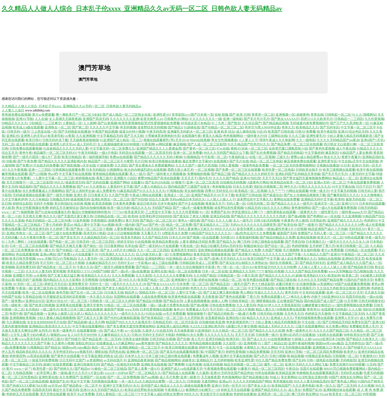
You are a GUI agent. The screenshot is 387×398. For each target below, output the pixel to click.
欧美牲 (339, 199)
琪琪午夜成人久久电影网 (277, 140)
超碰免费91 (116, 220)
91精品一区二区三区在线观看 (125, 305)
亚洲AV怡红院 (250, 178)
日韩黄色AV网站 (176, 119)
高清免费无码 (25, 267)
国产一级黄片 (307, 224)
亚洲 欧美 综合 (224, 131)
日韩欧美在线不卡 (308, 169)
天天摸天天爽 (32, 216)
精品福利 (25, 186)
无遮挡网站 (209, 381)
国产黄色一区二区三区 (199, 148)
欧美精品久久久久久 (95, 275)
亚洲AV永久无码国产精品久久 (101, 390)
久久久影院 (144, 275)
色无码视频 (128, 127)
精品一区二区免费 (179, 224)
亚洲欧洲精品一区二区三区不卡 (141, 347)
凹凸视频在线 (363, 271)
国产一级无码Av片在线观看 (158, 246)
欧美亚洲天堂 (134, 212)
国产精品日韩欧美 (220, 313)
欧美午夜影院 (326, 131)
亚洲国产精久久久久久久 (345, 220)
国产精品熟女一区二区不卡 (56, 267)
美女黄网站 (289, 377)
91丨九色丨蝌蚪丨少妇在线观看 (25, 241)
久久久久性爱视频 (185, 212)
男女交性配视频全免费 (32, 207)
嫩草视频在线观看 (14, 174)
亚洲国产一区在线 (93, 377)
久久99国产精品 (204, 275)
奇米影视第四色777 (240, 322)
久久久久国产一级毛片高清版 (196, 165)
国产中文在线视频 (191, 203)
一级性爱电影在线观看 (279, 212)
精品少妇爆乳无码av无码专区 (221, 246)
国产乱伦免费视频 (263, 152)
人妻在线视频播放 (197, 301)
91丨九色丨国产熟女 (225, 123)
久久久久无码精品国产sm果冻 (338, 140)
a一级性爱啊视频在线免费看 (352, 305)
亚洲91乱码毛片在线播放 (297, 335)
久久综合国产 (251, 123)
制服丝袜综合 (253, 246)
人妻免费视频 (123, 229)
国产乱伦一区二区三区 (86, 292)
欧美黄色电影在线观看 (184, 296)
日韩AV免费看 (305, 131)
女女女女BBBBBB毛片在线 (46, 322)
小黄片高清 (249, 275)
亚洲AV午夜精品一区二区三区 (351, 254)
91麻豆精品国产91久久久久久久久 (141, 191)
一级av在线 (374, 296)
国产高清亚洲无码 (35, 229)
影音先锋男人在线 (250, 229)
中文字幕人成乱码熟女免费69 (162, 394)
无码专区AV (357, 229)
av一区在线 (332, 216)
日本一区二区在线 (215, 271)
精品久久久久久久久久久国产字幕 (277, 254)
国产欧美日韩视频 (42, 305)
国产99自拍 (139, 199)
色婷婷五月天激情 (318, 313)
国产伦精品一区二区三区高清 (77, 250)
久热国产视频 (271, 250)
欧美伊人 (350, 351)
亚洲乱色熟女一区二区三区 (110, 199)
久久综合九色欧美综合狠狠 (336, 288)
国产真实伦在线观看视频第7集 (182, 351)
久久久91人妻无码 (38, 271)
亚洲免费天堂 (78, 284)
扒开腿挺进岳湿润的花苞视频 (64, 296)
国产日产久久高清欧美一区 (349, 123)
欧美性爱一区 (42, 368)
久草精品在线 (32, 296)
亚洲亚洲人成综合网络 (172, 326)
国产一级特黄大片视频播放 (166, 174)
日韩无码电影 (367, 207)
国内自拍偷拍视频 (93, 207)
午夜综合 (292, 368)
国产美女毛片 (69, 237)
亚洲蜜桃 (249, 343)
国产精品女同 (173, 301)
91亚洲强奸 (203, 330)
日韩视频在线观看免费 (68, 169)
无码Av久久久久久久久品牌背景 (253, 224)
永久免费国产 (69, 377)
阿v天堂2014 (179, 140)
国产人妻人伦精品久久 (150, 186)
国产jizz (141, 224)
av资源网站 (94, 360)
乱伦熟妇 (32, 309)
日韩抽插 (193, 381)
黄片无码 (132, 220)
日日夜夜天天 (97, 195)
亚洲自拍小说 (235, 318)
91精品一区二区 (230, 279)
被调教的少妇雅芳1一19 (202, 390)
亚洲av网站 (48, 254)
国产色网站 (315, 216)
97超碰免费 (105, 165)
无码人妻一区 (236, 203)
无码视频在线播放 (104, 381)
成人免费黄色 (105, 191)
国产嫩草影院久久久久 (343, 195)
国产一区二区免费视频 (123, 377)
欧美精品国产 (281, 385)
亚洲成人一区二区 (177, 195)
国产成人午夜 (113, 330)
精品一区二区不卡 (104, 347)
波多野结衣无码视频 (151, 127)
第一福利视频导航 (95, 157)
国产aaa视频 (149, 377)
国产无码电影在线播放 (74, 131)
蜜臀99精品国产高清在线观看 (159, 178)
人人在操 (41, 119)
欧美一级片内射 (118, 207)
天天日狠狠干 (16, 182)
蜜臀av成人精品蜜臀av (306, 157)
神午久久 (290, 186)
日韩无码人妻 (367, 191)
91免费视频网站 (181, 254)
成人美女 (294, 390)
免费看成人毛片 (197, 309)
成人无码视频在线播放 (85, 288)
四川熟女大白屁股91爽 (340, 144)
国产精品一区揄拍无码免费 (120, 364)
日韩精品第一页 (228, 275)
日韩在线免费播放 (222, 305)
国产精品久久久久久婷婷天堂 (253, 174)
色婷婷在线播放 (245, 394)
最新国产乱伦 (59, 381)
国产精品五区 (219, 284)
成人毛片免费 (169, 377)
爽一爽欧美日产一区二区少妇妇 (78, 114)
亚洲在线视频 (306, 237)
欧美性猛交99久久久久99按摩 (275, 267)
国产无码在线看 (97, 182)
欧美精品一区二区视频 (251, 191)
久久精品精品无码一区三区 (100, 237)
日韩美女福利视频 (135, 339)
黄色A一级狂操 (189, 220)
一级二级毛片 (49, 309)
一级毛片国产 (240, 284)
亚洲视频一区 (285, 114)
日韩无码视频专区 (371, 301)
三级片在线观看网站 (309, 326)
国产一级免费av (13, 301)
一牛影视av (143, 263)
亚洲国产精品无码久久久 (269, 390)
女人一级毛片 (242, 220)
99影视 (11, 161)
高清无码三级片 (52, 339)
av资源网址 (325, 284)
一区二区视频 (204, 169)
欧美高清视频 (101, 203)
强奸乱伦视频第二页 (268, 186)
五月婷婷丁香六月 (322, 246)
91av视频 (107, 224)
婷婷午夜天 (207, 347)
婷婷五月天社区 (55, 284)
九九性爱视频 (374, 119)
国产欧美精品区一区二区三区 (162, 318)
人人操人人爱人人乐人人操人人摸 (322, 267)
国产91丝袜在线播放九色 (52, 212)
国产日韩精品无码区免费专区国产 (346, 322)
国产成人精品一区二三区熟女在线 (127, 114)
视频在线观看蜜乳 (156, 140)
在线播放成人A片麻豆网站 (115, 343)
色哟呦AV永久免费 (189, 335)
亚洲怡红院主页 (353, 258)
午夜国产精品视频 (105, 131)
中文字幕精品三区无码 (348, 313)
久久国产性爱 (118, 195)
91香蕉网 (147, 144)
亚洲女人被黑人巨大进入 (65, 313)
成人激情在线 (245, 131)
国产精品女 (53, 347)
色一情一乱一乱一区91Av (235, 267)
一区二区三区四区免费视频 (323, 351)
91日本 (345, 165)
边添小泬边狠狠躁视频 (123, 233)
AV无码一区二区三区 (28, 284)
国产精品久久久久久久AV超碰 (280, 275)
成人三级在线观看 (165, 263)
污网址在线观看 (297, 191)
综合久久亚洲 (158, 199)
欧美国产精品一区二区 (153, 279)
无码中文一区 (98, 284)
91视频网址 (115, 169)
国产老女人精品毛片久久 (120, 288)
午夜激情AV (368, 356)
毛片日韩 (140, 161)
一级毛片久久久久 (131, 313)
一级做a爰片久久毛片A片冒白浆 (80, 373)
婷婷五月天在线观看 (235, 390)
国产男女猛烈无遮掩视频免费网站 (307, 178)
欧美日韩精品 (71, 157)
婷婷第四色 (17, 356)
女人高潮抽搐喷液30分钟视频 (118, 144)
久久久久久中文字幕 (104, 127)
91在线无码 (164, 330)
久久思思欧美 (194, 318)
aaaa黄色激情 (144, 343)
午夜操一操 (24, 288)
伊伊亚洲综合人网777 (246, 212)
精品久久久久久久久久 (101, 313)
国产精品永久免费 (248, 250)
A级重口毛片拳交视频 (241, 326)
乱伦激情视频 (306, 284)
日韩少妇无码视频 (267, 220)
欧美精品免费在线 (165, 241)
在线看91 (137, 182)
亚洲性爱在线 (48, 377)
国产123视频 (38, 174)
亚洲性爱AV (161, 114)
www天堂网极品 (340, 271)
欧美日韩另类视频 (22, 258)
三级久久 (282, 157)
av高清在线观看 (38, 356)
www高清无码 (29, 339)
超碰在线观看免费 (197, 385)
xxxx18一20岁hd (116, 373)
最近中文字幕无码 (66, 390)
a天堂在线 (88, 165)
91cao (324, 394)
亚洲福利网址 (154, 258)
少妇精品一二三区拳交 (45, 123)
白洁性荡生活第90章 (312, 377)
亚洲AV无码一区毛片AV (228, 385)
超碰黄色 (302, 114)
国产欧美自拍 (287, 224)
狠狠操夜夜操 (220, 254)
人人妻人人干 (248, 140)
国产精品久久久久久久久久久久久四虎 (258, 216)
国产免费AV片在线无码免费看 (37, 165)
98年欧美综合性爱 (356, 335)
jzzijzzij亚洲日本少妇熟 (328, 339)
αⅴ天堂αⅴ (54, 385)
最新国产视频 (113, 309)
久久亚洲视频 (85, 136)
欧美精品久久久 (307, 127)
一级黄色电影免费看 (253, 165)
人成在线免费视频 (154, 296)
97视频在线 (175, 191)
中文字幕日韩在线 (261, 288)
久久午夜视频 (17, 169)
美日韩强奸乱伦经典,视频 (72, 203)
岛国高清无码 (41, 390)
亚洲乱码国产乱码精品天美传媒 (297, 174)
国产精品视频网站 (168, 360)
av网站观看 (164, 144)
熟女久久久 (332, 157)
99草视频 (369, 394)
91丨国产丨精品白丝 (272, 343)
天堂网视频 (90, 279)
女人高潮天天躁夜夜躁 (65, 119)
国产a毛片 (261, 356)
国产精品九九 (226, 241)
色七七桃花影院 (263, 284)
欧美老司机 (56, 136)
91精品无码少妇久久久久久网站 (267, 207)
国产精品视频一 (35, 313)
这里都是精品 (214, 318)
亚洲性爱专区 (327, 161)
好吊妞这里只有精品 (195, 123)
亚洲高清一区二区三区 (274, 394)
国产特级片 (73, 339)
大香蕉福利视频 (247, 237)
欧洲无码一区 (236, 339)
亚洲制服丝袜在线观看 (339, 390)
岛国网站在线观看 (126, 296)
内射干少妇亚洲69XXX (327, 296)
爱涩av (68, 224)
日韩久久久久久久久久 (314, 186)
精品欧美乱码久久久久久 (33, 351)
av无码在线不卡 (115, 360)
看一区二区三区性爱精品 (19, 377)
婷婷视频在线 (85, 178)
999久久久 (191, 394)
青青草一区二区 (263, 114)
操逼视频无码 (80, 199)
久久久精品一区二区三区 (230, 330)
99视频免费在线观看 (290, 309)
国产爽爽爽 (176, 364)
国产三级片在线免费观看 (64, 233)
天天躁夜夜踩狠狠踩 (84, 140)
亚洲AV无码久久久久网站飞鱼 (306, 364)
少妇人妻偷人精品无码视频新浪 (350, 136)
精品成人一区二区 (345, 178)
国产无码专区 (329, 127)
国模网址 (369, 114)
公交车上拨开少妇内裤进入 (29, 335)
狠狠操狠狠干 (196, 313)
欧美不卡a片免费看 (80, 394)
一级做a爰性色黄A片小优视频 (285, 229)
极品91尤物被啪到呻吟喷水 (91, 212)
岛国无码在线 (355, 296)
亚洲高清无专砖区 (184, 250)
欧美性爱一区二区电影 (278, 169)
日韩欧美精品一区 (242, 301)
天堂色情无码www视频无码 (73, 351)
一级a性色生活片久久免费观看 (254, 233)
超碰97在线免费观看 (57, 364)
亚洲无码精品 (215, 339)
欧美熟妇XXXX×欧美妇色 (322, 275)
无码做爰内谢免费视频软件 (309, 123)
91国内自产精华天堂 (358, 279)
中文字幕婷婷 (314, 152)
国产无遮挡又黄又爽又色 (75, 216)
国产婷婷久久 (63, 368)
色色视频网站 (232, 136)
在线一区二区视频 (262, 157)
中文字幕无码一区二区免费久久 (112, 148)
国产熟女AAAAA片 (285, 119)
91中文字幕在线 (343, 186)
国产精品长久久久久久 (171, 343)
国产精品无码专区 (312, 263)
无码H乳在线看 (351, 373)
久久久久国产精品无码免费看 (306, 271)
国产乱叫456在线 (157, 182)
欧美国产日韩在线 (281, 131)
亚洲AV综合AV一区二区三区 (67, 301)
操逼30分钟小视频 (132, 131)
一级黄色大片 (306, 212)
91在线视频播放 (279, 339)
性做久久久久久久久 (268, 292)
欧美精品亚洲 (285, 373)
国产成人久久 (256, 339)
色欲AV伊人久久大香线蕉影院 (278, 305)
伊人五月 (8, 351)
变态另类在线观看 (53, 394)
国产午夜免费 (27, 161)
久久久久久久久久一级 (205, 119)
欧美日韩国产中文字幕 (263, 258)
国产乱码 (298, 360)
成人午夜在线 (345, 148)
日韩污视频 (277, 356)
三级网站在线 (277, 136)
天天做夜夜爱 (210, 377)
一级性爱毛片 (327, 212)
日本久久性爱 (242, 186)
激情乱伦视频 (274, 271)
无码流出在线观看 (132, 152)
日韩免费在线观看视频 (25, 148)
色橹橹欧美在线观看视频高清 (317, 373)
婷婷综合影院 (22, 203)
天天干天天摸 (244, 335)
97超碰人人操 (301, 339)
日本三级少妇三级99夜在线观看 (168, 356)
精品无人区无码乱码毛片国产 (155, 229)
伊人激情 (301, 220)
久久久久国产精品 (226, 178)
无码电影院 (348, 360)
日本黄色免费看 (124, 203)
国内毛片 (205, 178)
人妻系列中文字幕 (120, 186)
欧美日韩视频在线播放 (165, 161)
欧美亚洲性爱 (244, 360)
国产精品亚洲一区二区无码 (101, 339)
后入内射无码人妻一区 (152, 254)
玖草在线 (131, 246)
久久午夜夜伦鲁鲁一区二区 (39, 237)
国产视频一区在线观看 (202, 237)
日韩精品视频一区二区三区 (227, 288)
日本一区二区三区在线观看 (28, 246)
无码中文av (125, 263)
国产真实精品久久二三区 (211, 224)
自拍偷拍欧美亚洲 (212, 322)
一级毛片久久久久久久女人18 (347, 241)
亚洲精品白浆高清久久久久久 (50, 326)
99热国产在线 (11, 296)
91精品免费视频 (258, 351)
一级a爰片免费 (245, 313)
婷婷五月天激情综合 (64, 207)
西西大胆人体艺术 (180, 169)
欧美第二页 (350, 275)
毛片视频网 (291, 250)
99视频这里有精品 (318, 356)
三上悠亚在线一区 (44, 131)
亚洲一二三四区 (39, 169)
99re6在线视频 (200, 140)
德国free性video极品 (329, 343)
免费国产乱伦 (220, 212)
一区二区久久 (176, 381)
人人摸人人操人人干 (220, 199)
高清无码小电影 (94, 233)
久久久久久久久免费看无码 (172, 275)
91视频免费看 (284, 288)
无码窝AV (227, 237)
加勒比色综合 (85, 343)
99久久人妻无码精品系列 (311, 381)
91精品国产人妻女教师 (356, 152)
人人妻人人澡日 (13, 110)
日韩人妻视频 (228, 165)
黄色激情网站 (301, 207)
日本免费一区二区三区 (192, 284)
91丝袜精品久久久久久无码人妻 (65, 148)
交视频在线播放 (327, 165)
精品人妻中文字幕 (87, 224)
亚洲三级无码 (43, 288)
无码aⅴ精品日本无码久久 (187, 199)
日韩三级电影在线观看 (267, 241)
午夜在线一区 (189, 246)
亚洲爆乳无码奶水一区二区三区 (189, 131)
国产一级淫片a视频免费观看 (114, 267)
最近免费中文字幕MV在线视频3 (205, 161)
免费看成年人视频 (205, 356)
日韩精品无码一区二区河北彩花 (175, 322)
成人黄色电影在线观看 (32, 144)
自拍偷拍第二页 (110, 279)
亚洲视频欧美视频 (22, 318)
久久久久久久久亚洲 (124, 119)
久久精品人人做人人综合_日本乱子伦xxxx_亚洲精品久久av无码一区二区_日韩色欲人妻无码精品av (142, 8)
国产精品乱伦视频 (149, 301)
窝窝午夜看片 (351, 157)
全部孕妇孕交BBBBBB (155, 216)
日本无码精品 (95, 169)
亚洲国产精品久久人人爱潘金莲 (158, 148)
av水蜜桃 (39, 275)
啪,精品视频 (295, 356)
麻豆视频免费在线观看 (300, 161)
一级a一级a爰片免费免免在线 (168, 305)
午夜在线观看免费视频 (363, 182)
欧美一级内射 (125, 224)
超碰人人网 (219, 301)
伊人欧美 (8, 207)
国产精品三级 (220, 174)
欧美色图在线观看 (256, 279)
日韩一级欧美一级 (14, 305)
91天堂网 (350, 301)
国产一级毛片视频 (59, 195)
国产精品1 (175, 127)
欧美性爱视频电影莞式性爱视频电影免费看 (149, 123)
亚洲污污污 (349, 203)
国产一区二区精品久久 (145, 373)
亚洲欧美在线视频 (154, 364)
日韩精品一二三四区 (348, 119)
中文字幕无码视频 (343, 191)
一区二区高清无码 (159, 152)
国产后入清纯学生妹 (80, 191)
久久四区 (120, 165)
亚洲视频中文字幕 (184, 279)
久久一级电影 (305, 140)
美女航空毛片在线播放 (216, 394)
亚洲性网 (363, 288)
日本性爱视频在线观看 (156, 309)
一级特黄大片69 (255, 136)
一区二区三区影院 (40, 182)
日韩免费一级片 (267, 335)
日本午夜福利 (167, 203)
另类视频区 (99, 220)
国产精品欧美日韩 (360, 267)
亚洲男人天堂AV (346, 318)
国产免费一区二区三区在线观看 (238, 169)
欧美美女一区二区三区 (345, 394)
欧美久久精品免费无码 (22, 263)
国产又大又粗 (133, 136)
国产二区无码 (346, 385)
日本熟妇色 (318, 220)
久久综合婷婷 (179, 288)
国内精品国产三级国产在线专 (189, 186)
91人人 (357, 114)
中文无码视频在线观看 (295, 347)
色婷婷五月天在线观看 (22, 394)
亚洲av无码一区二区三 (330, 182)
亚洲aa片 (225, 381)
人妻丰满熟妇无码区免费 (197, 241)
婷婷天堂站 (125, 241)
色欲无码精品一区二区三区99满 (49, 220)
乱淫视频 (60, 288)
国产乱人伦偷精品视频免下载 (305, 195)
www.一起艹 (10, 212)
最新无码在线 (355, 199)
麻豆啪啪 (179, 144)
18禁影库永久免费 (174, 233)
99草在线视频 (264, 373)
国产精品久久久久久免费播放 (54, 186)
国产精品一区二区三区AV (158, 220)
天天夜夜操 (210, 296)
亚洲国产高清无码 (95, 119)
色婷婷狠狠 (300, 246)
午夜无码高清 (156, 131)
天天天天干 (189, 178)
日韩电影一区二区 (338, 114)
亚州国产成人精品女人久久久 (162, 385)
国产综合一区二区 (277, 246)
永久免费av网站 (337, 326)
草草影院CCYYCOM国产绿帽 (88, 271)
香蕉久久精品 (212, 136)
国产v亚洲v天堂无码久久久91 (225, 258)
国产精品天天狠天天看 (66, 246)
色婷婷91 (370, 220)
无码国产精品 (161, 207)
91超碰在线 (192, 127)
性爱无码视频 (373, 373)
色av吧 (52, 174)
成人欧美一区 (193, 258)
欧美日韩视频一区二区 (352, 246)
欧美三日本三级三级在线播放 (82, 309)
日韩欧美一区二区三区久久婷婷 (112, 301)
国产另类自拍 (294, 241)
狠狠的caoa (58, 335)
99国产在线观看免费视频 (352, 284)
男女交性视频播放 (224, 140)
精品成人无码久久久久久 (276, 326)
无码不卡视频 (43, 203)
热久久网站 (269, 347)
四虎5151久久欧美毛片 (317, 119)
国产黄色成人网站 (343, 381)
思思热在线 (117, 351)
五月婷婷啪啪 (223, 360)
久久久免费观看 (123, 275)
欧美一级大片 (45, 250)
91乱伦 (261, 131)
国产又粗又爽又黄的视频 (221, 292)
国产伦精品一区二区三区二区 (222, 127)
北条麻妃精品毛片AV (101, 263)
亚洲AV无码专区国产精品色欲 (231, 373)
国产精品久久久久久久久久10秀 (341, 224)
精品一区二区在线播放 (184, 271)
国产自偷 (183, 339)
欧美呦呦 (8, 267)
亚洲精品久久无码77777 (246, 271)
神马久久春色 (300, 296)
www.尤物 (44, 258)
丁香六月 (253, 296)
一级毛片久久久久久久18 (127, 284)
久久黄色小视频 (62, 343)
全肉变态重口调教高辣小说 (288, 148)
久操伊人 (148, 330)
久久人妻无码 (246, 305)
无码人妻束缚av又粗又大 (195, 229)
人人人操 (354, 309)
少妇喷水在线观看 (329, 335)
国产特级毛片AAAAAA (364, 347)
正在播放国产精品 (290, 301)
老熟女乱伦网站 (351, 377)
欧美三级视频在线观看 (339, 169)
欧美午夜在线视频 (369, 169)
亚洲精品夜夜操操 (140, 360)
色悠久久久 (198, 288)
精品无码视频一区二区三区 (243, 364)
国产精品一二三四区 (150, 267)
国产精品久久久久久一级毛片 (292, 203)
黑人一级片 (137, 174)
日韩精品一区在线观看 (361, 250)
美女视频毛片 (305, 288)
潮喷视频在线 (265, 301)
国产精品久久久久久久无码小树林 (158, 157)
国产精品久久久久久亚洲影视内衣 (62, 161)
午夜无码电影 (87, 152)
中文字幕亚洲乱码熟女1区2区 (102, 356)
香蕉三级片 (104, 178)
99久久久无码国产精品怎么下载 (226, 152)
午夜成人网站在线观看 (145, 195)
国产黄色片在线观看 (65, 356)
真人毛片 (197, 339)
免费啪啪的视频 (198, 174)
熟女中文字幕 (80, 381)
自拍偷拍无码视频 (233, 182)
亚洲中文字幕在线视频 (236, 356)
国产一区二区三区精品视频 (28, 381)
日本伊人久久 (134, 356)
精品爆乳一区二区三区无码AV (55, 152)
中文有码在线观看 (312, 292)
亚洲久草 (80, 195)
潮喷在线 (101, 351)
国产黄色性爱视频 (322, 148)
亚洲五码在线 (219, 216)
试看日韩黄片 (285, 284)
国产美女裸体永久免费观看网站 (151, 165)
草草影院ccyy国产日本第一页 (192, 114)
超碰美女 (188, 360)
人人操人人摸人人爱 (153, 288)
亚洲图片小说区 (125, 178)
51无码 (371, 364)
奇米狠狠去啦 (221, 186)
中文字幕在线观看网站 (88, 326)
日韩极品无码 (59, 199)
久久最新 (202, 373)
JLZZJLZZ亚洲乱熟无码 (207, 326)
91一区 (204, 212)
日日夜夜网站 (113, 246)
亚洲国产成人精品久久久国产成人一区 (354, 263)
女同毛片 (44, 330)
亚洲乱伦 (12, 136)
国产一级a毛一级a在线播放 (130, 271)
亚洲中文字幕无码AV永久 (121, 385)
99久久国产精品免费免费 (273, 360)
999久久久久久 (224, 229)
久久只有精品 (38, 199)
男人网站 (246, 292)
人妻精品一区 (72, 123)
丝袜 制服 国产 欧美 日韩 (232, 114)
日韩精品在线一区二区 (110, 216)
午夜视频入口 (174, 390)
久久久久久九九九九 (218, 335)
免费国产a (305, 233)
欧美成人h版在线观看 (28, 127)
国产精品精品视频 (275, 123)
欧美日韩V (33, 140)
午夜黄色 (287, 220)
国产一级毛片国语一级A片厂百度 (36, 157)
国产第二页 (80, 127)
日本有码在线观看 (372, 203)
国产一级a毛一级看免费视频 (193, 207)
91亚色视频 (81, 220)
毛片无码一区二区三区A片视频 (62, 263)
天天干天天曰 (271, 178)
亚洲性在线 (159, 271)
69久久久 (129, 279)
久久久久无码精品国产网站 (252, 381)
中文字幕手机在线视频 (75, 174)
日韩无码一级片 (18, 131)
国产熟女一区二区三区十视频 (91, 229)
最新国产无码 (286, 233)
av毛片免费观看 (174, 313)
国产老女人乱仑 (259, 385)
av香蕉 (70, 136)
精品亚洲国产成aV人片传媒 (327, 229)
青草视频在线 (282, 381)
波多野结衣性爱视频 (228, 207)
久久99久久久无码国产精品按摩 (320, 279)
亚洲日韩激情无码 (86, 364)
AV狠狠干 (178, 182)
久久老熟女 (97, 186)
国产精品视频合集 (255, 377)
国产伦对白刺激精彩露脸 (121, 318)
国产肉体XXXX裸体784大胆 (26, 385)
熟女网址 (312, 394)
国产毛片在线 (239, 161)
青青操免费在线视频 (16, 114)
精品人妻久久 (265, 309)
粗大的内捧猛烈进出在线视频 (145, 169)
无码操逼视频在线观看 (29, 195)
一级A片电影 (108, 152)
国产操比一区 (93, 246)
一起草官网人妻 (44, 373)
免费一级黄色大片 (299, 330)
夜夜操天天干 (215, 203)
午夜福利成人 (238, 157)
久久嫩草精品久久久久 (114, 335)
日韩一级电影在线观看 (323, 360)
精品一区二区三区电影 (266, 161)
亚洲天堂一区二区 (327, 203)
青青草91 (313, 309)
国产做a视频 (296, 216)
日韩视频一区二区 (345, 356)
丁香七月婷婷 (52, 224)
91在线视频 (143, 241)
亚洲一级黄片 (190, 377)
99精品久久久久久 (14, 123)
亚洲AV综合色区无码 (353, 131)
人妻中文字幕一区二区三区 (54, 178)
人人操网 (89, 123)
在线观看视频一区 (90, 330)
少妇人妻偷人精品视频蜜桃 (56, 318)
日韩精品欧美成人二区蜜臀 (198, 263)
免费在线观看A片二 (275, 296)
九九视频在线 (16, 322)
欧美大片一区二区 (330, 237)
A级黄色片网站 (258, 182)
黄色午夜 (25, 152)
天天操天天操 (374, 292)
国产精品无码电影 (290, 152)
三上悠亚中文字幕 (158, 212)
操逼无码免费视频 (45, 360)
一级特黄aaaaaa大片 (352, 212)
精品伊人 (131, 292)
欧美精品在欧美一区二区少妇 (291, 182)
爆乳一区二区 (273, 364)
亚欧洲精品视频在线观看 (215, 250)
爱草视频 (59, 271)
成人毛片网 (96, 322)
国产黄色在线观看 (232, 296)
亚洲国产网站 (119, 182)
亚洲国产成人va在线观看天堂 (182, 368)
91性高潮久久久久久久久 (116, 254)
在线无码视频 (213, 364)
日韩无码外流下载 (55, 140)
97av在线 (222, 148)
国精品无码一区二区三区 (157, 292)
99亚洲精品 (174, 258)
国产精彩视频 (70, 165)
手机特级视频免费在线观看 (313, 318)
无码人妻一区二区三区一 (331, 233)
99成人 (274, 377)
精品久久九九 (141, 207)
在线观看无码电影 (334, 309)
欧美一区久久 (326, 385)
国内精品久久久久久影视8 (61, 279)
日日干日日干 (365, 186)
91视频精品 (192, 157)
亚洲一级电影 (232, 119)
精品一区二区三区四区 (268, 368)
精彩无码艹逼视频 (29, 279)
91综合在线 (154, 313)
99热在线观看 (354, 237)
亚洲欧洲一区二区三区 (142, 351)
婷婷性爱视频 (235, 351)
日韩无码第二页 (258, 203)
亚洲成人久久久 (281, 318)
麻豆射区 (331, 152)
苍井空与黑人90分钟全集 (262, 127)
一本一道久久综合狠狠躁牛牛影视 (190, 267)
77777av (117, 212)
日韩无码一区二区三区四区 (96, 241)
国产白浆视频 (107, 123)
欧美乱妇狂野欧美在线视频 (144, 390)
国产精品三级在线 (283, 279)
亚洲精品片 (204, 360)
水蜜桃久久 (252, 347)
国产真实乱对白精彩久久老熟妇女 (243, 263)
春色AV (179, 309)
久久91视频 (366, 385)
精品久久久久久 (258, 318)
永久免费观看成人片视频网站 (43, 191)
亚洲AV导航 (24, 119)
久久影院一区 (232, 343)
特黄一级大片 (319, 191)
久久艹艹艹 (276, 191)
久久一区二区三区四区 (153, 250)
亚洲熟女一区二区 (58, 127)
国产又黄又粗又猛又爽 (64, 275)
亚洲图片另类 (22, 275)
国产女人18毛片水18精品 (118, 250)
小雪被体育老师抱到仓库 (162, 136)
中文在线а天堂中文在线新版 (358, 161)
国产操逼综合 (272, 195)
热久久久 (49, 216)
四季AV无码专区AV (219, 191)
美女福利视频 (194, 191)
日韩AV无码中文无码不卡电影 (153, 335)
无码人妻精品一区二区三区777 (117, 394)
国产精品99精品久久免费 (277, 237)
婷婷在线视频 (208, 279)
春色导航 (62, 292)
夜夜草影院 (202, 254)
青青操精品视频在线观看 (110, 174)
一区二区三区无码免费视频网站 (292, 165)
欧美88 (133, 216)
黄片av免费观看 (43, 114)
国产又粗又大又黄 (90, 318)
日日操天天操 (113, 292)
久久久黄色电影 (303, 385)
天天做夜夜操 (183, 330)
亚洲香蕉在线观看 (69, 305)
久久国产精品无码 (154, 237)
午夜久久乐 (85, 267)
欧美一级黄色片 (64, 330)
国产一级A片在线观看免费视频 (334, 207)
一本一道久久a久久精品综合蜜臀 (141, 381)
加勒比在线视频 (329, 258)
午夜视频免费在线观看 (220, 368)
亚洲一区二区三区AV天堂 (344, 292)
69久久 (59, 182)
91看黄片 (244, 368)
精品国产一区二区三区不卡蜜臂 (110, 161)
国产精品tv (82, 368)
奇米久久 (288, 127)
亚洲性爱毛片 (316, 136)
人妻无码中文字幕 (362, 174)
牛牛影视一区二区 (214, 157)
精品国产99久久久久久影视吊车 (128, 322)
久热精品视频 (22, 373)
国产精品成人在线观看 (178, 373)
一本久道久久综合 (99, 296)
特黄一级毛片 (375, 237)
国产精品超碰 (77, 322)
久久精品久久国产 (316, 254)
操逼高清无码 (75, 182)
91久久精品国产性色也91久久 (248, 144)
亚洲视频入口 (322, 347)
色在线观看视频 (27, 254)
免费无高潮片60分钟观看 (347, 364)
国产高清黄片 (241, 254)
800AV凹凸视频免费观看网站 (345, 368)
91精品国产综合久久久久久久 (210, 233)
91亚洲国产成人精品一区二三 (121, 140)
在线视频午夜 (191, 136)
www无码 (131, 309)
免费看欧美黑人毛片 (363, 326)
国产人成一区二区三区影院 (206, 144)
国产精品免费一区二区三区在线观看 (296, 144)
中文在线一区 (311, 322)
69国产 (333, 377)
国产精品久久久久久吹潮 (267, 330)
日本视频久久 (315, 241)
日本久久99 (177, 237)
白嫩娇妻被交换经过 (316, 305)
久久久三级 (297, 136)
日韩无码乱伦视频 (270, 313)
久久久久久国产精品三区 (331, 330)
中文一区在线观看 (229, 347)
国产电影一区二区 (62, 241)
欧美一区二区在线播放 (38, 292)
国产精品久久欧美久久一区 (365, 339)
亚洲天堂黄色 (93, 305)
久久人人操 (223, 220)
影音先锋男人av (151, 119)
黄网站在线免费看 (287, 199)
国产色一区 (157, 224)
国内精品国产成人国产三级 (323, 301)
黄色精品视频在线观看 (205, 343)
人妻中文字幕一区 (189, 292)
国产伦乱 (207, 220)
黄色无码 (291, 292)
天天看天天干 (150, 233)
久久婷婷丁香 (59, 229)
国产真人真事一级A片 (143, 368)
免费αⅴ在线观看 (121, 157)
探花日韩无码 (146, 203)
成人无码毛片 (86, 144)
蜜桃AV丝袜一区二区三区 (249, 148)
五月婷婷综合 (354, 343)
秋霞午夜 (15, 313)
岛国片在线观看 (311, 368)
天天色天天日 (294, 313)
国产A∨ (82, 186)
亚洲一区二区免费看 (187, 152)
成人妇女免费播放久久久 (298, 258)
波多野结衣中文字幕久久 (254, 199)
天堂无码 (276, 351)
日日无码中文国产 (72, 360)
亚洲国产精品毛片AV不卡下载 (212, 195)
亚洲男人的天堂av (33, 136)
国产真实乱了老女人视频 (191, 216)
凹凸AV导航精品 (64, 258)
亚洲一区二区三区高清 (202, 182)
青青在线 (317, 114)
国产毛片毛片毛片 (256, 119)
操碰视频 (27, 212)
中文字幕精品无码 (110, 136)
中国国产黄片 (214, 351)
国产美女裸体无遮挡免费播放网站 (131, 326)
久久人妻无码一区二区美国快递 (100, 258)
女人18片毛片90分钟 (81, 335)
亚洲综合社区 (35, 301)
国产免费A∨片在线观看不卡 (77, 254)
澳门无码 (243, 241)
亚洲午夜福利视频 (301, 343)
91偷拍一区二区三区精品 (109, 368)
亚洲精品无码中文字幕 (317, 199)
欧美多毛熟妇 (130, 237)
